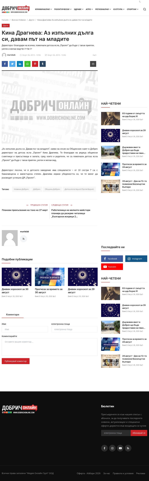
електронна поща (60, 324)
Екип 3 (4, 296)
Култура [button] (117, 9)
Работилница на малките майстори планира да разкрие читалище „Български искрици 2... (70, 213)
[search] (144, 9)
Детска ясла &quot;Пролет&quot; (79, 189)
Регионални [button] (102, 9)
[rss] (128, 448)
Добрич (36, 189)
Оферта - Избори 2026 (89, 473)
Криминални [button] (42, 9)
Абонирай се (139, 433)
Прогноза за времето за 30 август (48, 291)
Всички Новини (19, 20)
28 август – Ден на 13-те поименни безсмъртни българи (134, 184)
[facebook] (104, 448)
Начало (5, 20)
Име (4, 324)
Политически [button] (61, 9)
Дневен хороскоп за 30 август (15, 291)
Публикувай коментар (16, 361)
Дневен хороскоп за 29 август (81, 291)
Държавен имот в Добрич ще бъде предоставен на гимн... (133, 150)
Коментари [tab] (12, 314)
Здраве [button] (77, 9)
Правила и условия (123, 473)
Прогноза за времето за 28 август (134, 165)
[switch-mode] (140, 1)
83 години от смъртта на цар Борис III (133, 114)
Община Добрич (52, 189)
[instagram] (112, 448)
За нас (106, 473)
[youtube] (120, 448)
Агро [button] (88, 9)
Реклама (140, 473)
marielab (24, 231)
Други (31, 20)
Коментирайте (9, 336)
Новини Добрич (21, 189)
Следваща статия (60, 205)
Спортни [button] (131, 9)
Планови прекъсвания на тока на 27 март (25, 210)
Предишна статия (39, 205)
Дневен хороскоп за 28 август (134, 131)
